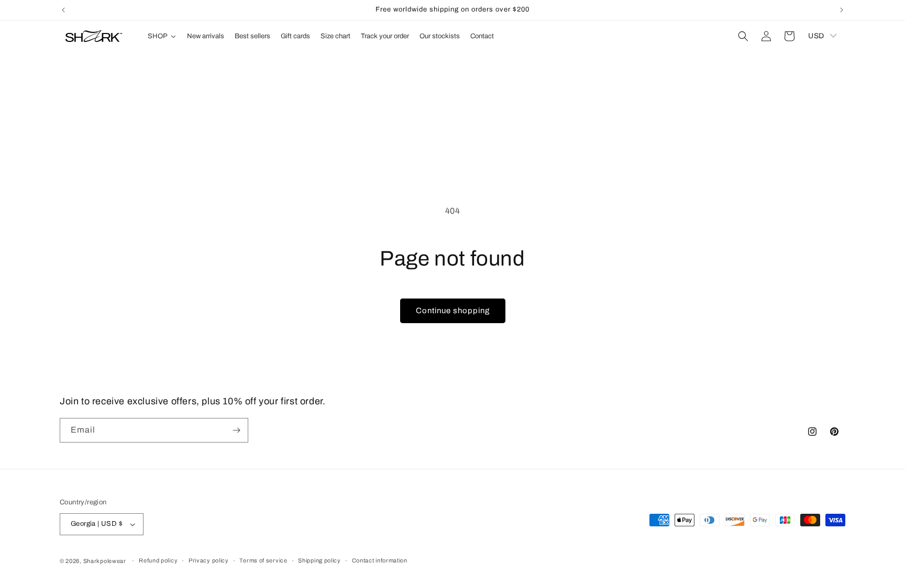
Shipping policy (319, 560)
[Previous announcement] (63, 10)
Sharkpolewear (104, 561)
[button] (743, 36)
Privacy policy (209, 560)
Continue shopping (453, 310)
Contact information (379, 560)
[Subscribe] (236, 430)
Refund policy (158, 560)
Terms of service (263, 560)
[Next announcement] (841, 10)
